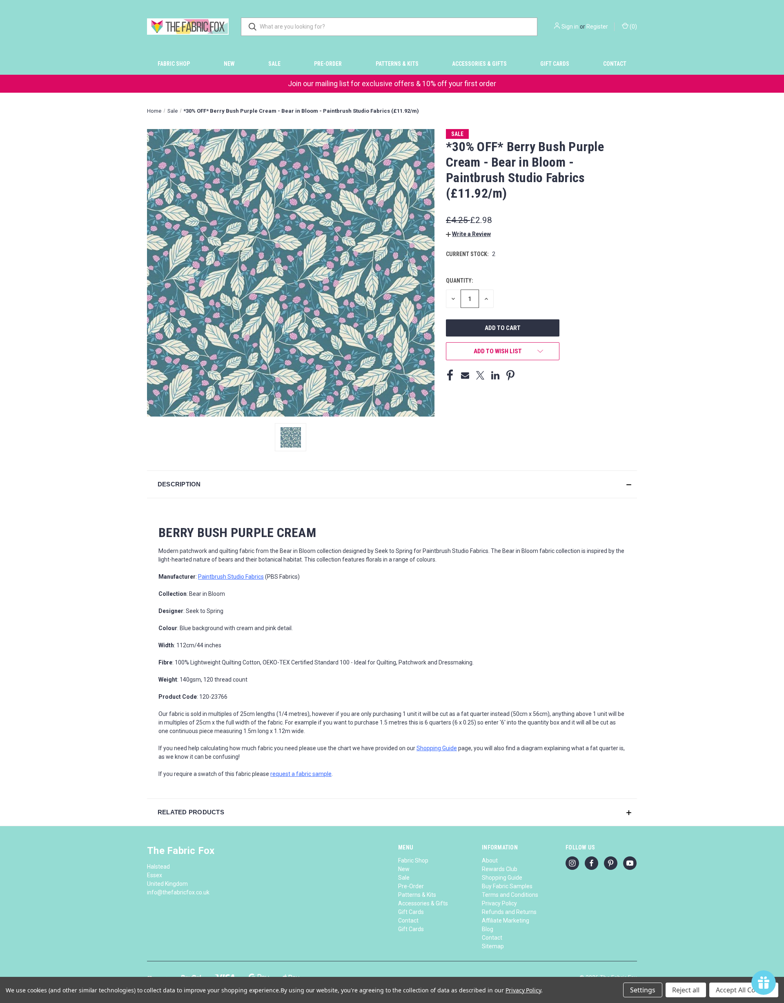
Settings (642, 989)
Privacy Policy (499, 903)
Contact (614, 63)
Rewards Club (499, 869)
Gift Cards (554, 63)
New (229, 63)
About (490, 860)
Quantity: (459, 280)
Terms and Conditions (510, 895)
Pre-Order (328, 63)
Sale (274, 63)
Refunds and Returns (509, 912)
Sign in (570, 26)
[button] (468, 234)
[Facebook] (450, 375)
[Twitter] (480, 375)
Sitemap (493, 946)
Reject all (685, 989)
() (632, 26)
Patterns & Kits (397, 63)
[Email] (465, 375)
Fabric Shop (174, 63)
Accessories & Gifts (479, 63)
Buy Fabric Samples (507, 886)
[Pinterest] (510, 375)
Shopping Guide (502, 877)
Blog (487, 929)
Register (597, 26)
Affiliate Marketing (505, 920)
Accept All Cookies (744, 989)
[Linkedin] (495, 375)
